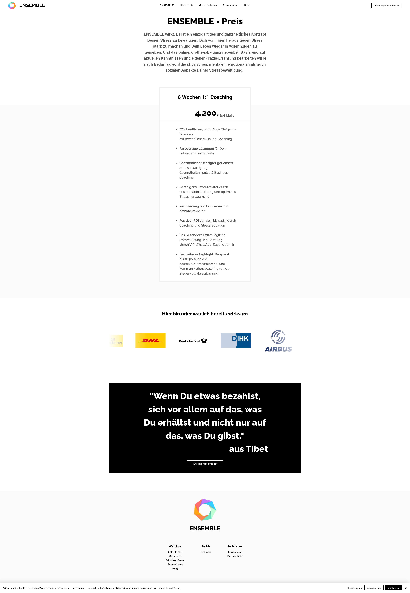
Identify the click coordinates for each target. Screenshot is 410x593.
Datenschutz (234, 556)
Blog (175, 568)
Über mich (175, 556)
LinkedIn (206, 551)
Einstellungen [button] (355, 587)
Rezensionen (175, 564)
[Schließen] (406, 587)
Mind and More (175, 560)
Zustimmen (394, 587)
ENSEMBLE (32, 5)
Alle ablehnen (374, 587)
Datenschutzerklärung (169, 587)
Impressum (235, 551)
